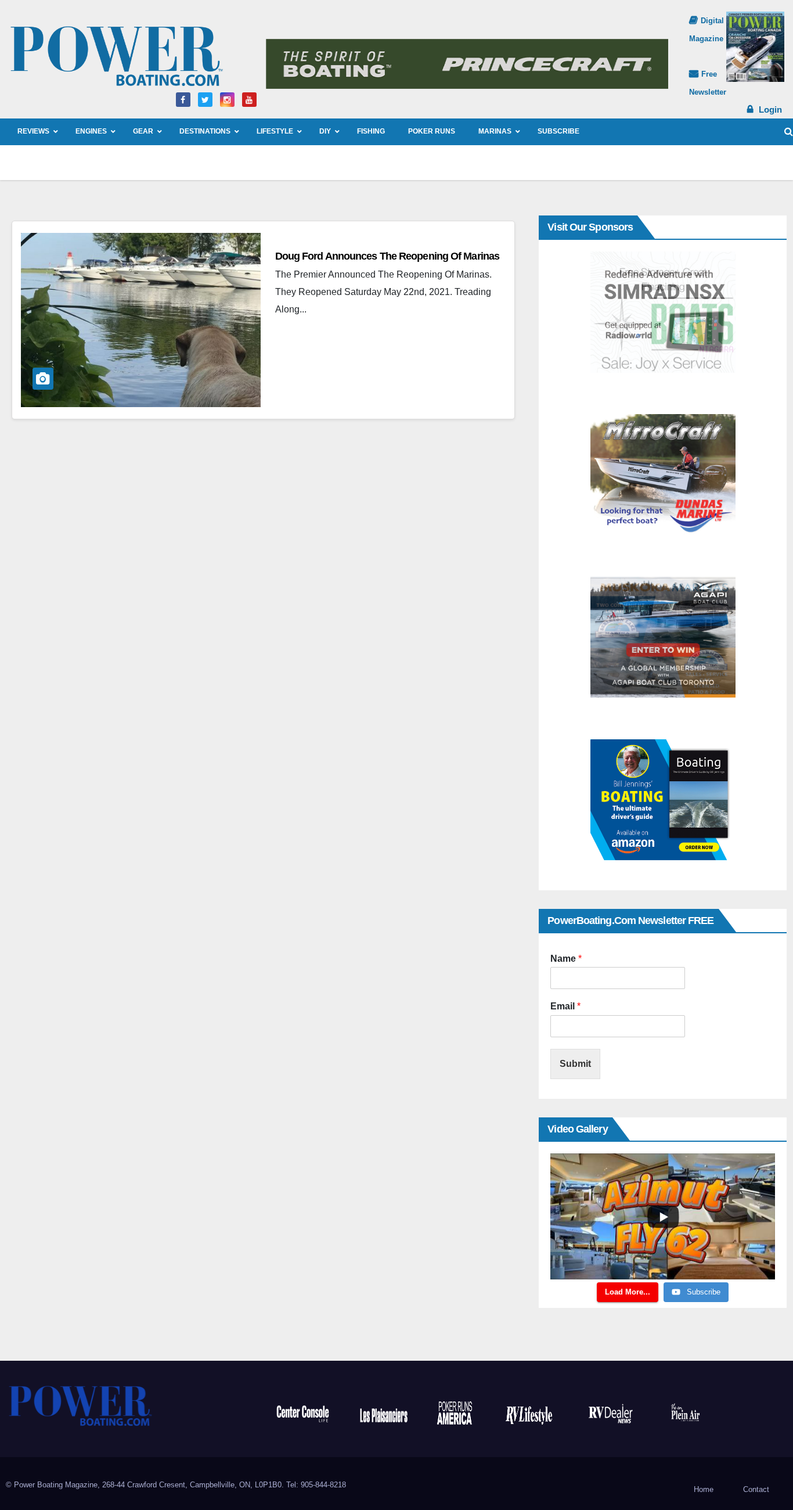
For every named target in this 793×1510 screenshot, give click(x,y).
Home (703, 1489)
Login (770, 109)
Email (565, 1006)
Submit (575, 1064)
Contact (756, 1489)
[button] (788, 131)
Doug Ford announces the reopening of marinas (387, 256)
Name (566, 958)
